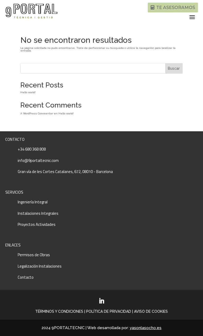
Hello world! (28, 92)
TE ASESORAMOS (175, 7)
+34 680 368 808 (32, 149)
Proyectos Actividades (37, 224)
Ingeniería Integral (33, 202)
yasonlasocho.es (146, 327)
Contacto (26, 277)
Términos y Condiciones (59, 311)
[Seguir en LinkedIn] (101, 301)
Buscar (174, 68)
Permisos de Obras (34, 255)
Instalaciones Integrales (38, 213)
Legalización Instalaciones (40, 266)
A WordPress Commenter (36, 113)
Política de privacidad (108, 311)
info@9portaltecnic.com (38, 160)
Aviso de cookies (151, 311)
